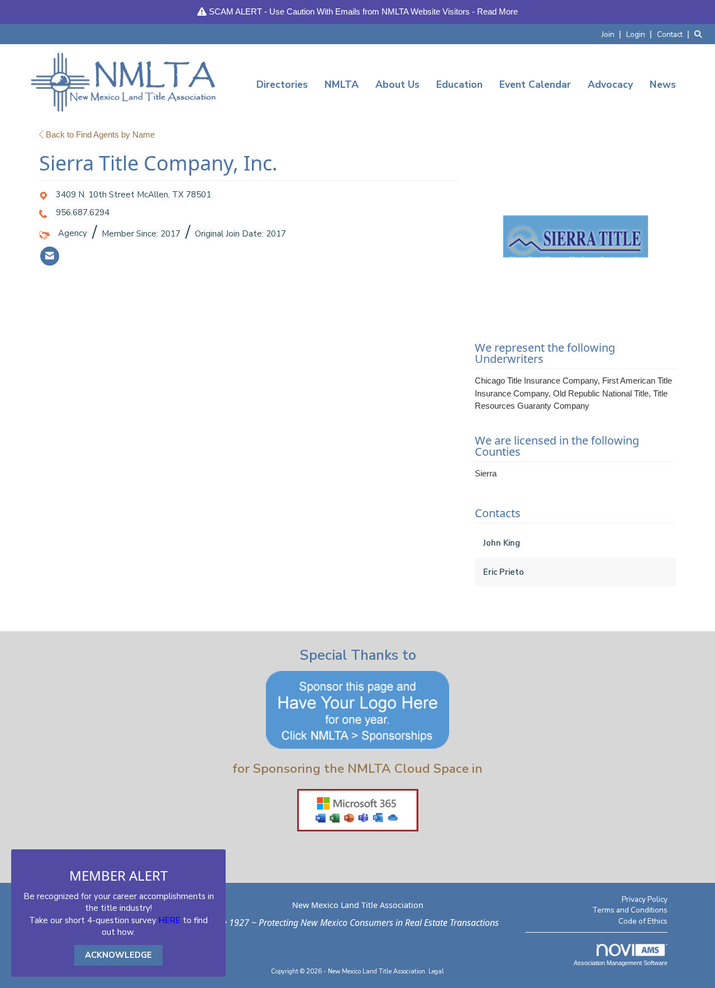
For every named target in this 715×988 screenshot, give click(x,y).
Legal (436, 971)
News (663, 84)
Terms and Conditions (630, 910)
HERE (169, 920)
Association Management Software (621, 962)
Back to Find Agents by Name (99, 134)
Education (459, 84)
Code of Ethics (643, 921)
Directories (282, 84)
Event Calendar (535, 84)
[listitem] (613, 34)
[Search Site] (700, 34)
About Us (397, 84)
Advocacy (610, 84)
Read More (497, 11)
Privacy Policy (645, 899)
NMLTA (342, 84)
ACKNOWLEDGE (118, 955)
